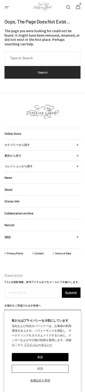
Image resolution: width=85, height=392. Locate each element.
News (8, 177)
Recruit (9, 225)
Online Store (12, 134)
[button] (7, 7)
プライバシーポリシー (38, 344)
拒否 (40, 368)
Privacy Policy (15, 253)
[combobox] (42, 58)
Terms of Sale (63, 253)
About (8, 189)
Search (42, 72)
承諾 (40, 357)
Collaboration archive (18, 213)
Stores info (11, 201)
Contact (39, 253)
